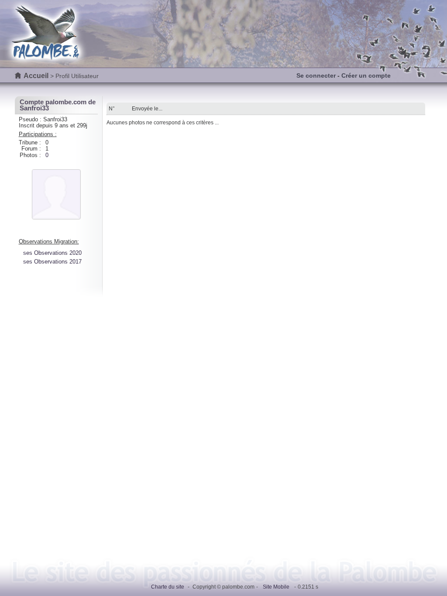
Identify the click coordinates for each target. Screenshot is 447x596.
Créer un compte (366, 75)
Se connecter (316, 75)
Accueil (36, 75)
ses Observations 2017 (52, 261)
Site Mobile (276, 587)
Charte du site (167, 587)
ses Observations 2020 (52, 253)
